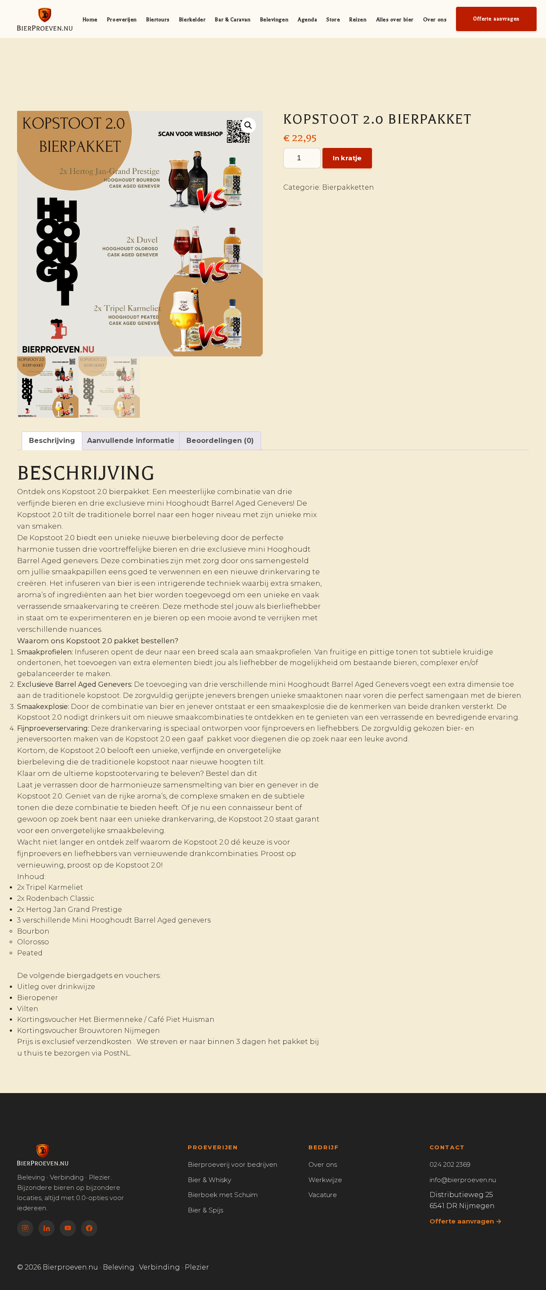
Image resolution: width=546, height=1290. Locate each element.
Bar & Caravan (232, 20)
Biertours (158, 20)
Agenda (307, 20)
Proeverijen (122, 20)
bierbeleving (195, 537)
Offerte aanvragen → (466, 1221)
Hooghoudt (309, 684)
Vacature (322, 1195)
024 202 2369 (450, 1164)
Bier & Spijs (205, 1210)
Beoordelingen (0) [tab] (220, 441)
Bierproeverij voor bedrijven (232, 1164)
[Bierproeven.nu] (45, 19)
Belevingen (274, 20)
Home (90, 20)
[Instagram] (25, 1228)
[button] (248, 125)
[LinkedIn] (46, 1228)
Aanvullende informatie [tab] (130, 441)
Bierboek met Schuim (223, 1195)
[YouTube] (68, 1228)
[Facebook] (89, 1228)
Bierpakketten (348, 187)
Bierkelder (192, 20)
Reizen (357, 20)
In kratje (347, 158)
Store (333, 20)
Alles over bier (395, 20)
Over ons (435, 20)
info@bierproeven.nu (463, 1180)
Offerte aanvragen (496, 19)
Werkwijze (325, 1180)
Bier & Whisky (209, 1180)
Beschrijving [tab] (52, 441)
